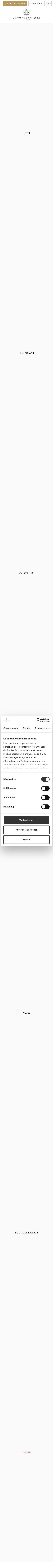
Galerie (26, 1452)
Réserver (35, 3)
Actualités (26, 572)
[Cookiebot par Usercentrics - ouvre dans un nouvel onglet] (37, 720)
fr (47, 3)
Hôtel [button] (26, 133)
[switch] (45, 788)
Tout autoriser (26, 820)
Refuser (27, 839)
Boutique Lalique (26, 1232)
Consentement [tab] (11, 728)
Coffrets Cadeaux (15, 3)
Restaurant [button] (26, 353)
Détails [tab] (26, 728)
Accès (26, 1012)
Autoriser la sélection (27, 829)
